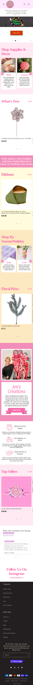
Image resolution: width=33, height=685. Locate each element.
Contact (5, 621)
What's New (6, 597)
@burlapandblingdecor (16, 577)
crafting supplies (18, 445)
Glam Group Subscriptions (11, 508)
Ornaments (24, 73)
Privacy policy (23, 680)
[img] (17, 533)
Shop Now (16, 33)
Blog (4, 625)
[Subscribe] (28, 655)
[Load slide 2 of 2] (17, 41)
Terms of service (17, 683)
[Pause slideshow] (31, 40)
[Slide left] (12, 149)
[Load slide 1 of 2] (15, 41)
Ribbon (8, 74)
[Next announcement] (30, 12)
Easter (24, 258)
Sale (4, 601)
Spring (8, 258)
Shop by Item (7, 589)
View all (30, 101)
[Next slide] (20, 40)
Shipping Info (7, 629)
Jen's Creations (7, 605)
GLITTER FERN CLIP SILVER (10, 326)
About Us (6, 617)
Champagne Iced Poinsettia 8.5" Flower (16, 138)
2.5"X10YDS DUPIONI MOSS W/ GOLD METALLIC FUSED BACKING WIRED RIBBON (16, 212)
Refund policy (14, 680)
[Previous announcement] (3, 12)
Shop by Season (7, 593)
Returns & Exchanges (9, 633)
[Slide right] (20, 149)
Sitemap (5, 637)
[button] (4, 4)
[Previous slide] (12, 40)
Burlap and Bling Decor (16, 678)
